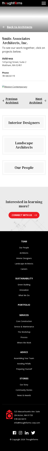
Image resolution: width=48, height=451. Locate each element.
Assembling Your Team (24, 358)
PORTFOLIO (24, 304)
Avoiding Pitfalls (24, 363)
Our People (24, 247)
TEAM (24, 241)
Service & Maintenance (24, 326)
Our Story (24, 384)
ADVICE (24, 352)
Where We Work (24, 342)
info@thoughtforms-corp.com (27, 422)
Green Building (24, 284)
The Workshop (24, 332)
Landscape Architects (24, 263)
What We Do (24, 295)
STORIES (24, 378)
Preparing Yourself (24, 369)
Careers (24, 269)
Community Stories (24, 390)
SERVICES (24, 315)
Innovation (24, 290)
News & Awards (24, 395)
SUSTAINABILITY (24, 278)
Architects (24, 253)
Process (24, 337)
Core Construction (24, 321)
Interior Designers (24, 258)
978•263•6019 (20, 419)
